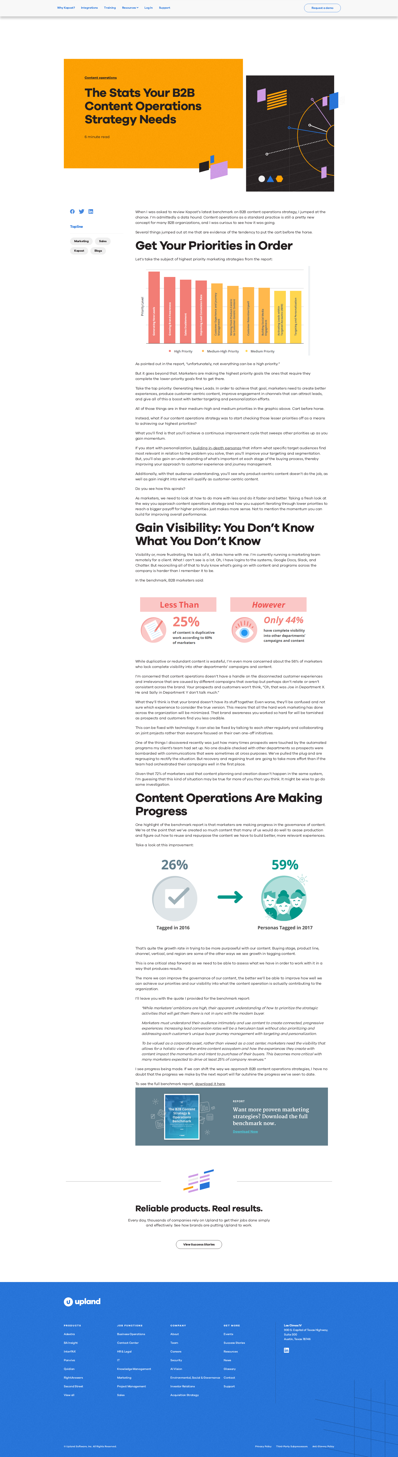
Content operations (101, 77)
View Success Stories (199, 1244)
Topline (76, 226)
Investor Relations (182, 1386)
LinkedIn (286, 1350)
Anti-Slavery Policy (323, 1446)
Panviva (69, 1360)
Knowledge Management (134, 1369)
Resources (129, 7)
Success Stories (234, 1343)
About (174, 1334)
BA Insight (71, 1343)
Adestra (69, 1334)
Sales (103, 241)
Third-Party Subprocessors (292, 1446)
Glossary (230, 1369)
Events (228, 1334)
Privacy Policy (263, 1446)
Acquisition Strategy (184, 1395)
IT (118, 1360)
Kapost (79, 251)
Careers (175, 1352)
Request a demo (322, 8)
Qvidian (69, 1369)
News (227, 1360)
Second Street (73, 1386)
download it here (210, 1083)
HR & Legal (124, 1352)
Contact (229, 1378)
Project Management (131, 1386)
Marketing (81, 241)
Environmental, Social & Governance (195, 1378)
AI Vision (176, 1369)
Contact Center (128, 1343)
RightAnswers (73, 1378)
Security (176, 1360)
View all (69, 1395)
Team (174, 1343)
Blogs (98, 251)
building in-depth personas (217, 448)
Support (229, 1386)
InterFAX (70, 1352)
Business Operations (131, 1334)
